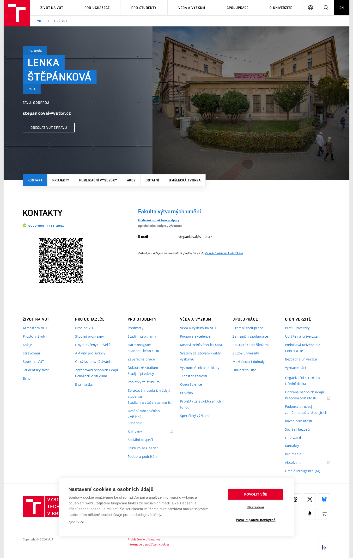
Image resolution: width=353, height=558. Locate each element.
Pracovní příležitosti (306, 398)
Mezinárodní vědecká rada (201, 344)
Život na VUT (51, 8)
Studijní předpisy (141, 373)
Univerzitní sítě (244, 370)
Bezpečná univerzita (301, 359)
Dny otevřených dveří (92, 344)
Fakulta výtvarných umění (169, 211)
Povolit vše (255, 494)
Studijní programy (89, 336)
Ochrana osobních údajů (304, 392)
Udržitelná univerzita (301, 336)
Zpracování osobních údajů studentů (149, 393)
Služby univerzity (245, 353)
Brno (26, 378)
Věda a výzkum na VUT (198, 328)
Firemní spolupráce (247, 328)
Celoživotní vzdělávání (92, 361)
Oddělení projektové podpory (158, 220)
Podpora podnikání (143, 456)
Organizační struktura (302, 377)
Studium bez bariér (143, 448)
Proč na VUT (85, 328)
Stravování (31, 353)
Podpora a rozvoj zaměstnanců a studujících (306, 409)
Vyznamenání (295, 367)
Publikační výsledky (98, 180)
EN (342, 8)
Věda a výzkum (192, 8)
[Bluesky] (324, 499)
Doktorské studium (143, 367)
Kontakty (292, 445)
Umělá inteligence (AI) (302, 471)
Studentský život (36, 370)
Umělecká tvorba (185, 180)
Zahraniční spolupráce (250, 336)
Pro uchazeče (97, 8)
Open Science (191, 384)
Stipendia (135, 423)
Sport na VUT (33, 361)
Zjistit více (76, 522)
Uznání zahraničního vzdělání (144, 414)
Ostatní (152, 180)
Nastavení (255, 507)
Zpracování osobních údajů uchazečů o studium (96, 373)
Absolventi (299, 462)
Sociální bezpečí (140, 439)
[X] (310, 499)
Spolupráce (238, 8)
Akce (131, 180)
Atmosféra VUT (35, 328)
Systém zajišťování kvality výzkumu (200, 356)
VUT (40, 21)
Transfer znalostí (193, 376)
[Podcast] (310, 514)
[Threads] (295, 499)
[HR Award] (324, 547)
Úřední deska (295, 383)
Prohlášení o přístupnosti (145, 539)
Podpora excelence (195, 336)
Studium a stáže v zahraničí (150, 402)
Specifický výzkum (194, 415)
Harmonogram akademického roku (143, 347)
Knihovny (141, 431)
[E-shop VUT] (324, 514)
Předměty (135, 328)
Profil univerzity (297, 328)
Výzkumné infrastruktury (199, 367)
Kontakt (35, 180)
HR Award (293, 437)
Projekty (60, 180)
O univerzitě (280, 8)
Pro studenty (144, 8)
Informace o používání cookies (149, 544)
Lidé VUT (60, 21)
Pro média (293, 454)
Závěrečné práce (141, 359)
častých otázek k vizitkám (224, 253)
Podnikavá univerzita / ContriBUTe (302, 347)
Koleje (27, 344)
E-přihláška (84, 384)
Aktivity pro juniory (90, 353)
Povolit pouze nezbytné (255, 520)
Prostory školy (34, 336)
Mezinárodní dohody (248, 361)
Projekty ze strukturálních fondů (200, 404)
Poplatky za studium (144, 382)
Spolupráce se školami (250, 344)
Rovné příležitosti (298, 421)
